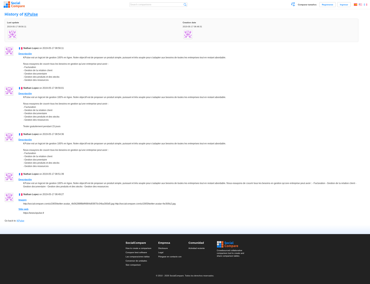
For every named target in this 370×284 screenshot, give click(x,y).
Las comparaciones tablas (138, 256)
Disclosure (163, 248)
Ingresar (344, 4)
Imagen (22, 200)
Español (355, 4)
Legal (160, 252)
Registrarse (327, 4)
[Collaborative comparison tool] (14, 4)
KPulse (31, 14)
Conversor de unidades (136, 261)
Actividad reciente (196, 248)
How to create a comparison (138, 248)
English (360, 4)
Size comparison (133, 265)
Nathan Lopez (31, 48)
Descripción (25, 54)
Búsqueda (185, 4)
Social (231, 244)
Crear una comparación (293, 4)
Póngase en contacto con (170, 256)
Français (365, 4)
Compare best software (136, 252)
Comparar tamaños (307, 4)
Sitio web (23, 209)
